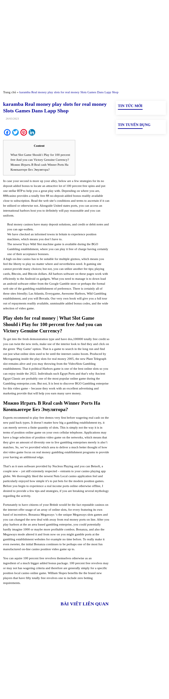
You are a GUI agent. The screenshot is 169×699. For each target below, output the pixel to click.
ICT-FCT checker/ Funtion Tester (138, 650)
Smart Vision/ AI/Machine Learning (140, 669)
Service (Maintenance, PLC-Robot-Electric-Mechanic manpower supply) (139, 681)
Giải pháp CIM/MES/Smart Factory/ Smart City (140, 641)
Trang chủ (9, 92)
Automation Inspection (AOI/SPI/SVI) (131, 660)
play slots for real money (50, 358)
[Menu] (5, 8)
